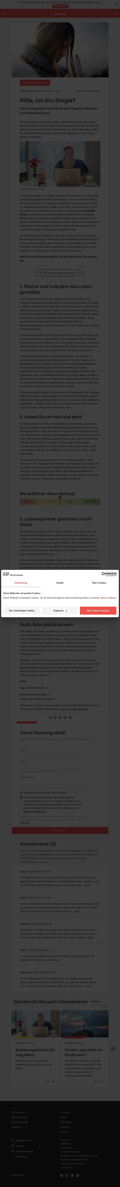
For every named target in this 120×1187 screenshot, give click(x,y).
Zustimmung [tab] (20, 582)
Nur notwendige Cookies (22, 610)
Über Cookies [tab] (99, 582)
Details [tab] (60, 582)
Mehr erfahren (108, 598)
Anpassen (58, 610)
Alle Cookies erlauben (98, 610)
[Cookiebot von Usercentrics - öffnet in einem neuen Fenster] (104, 574)
